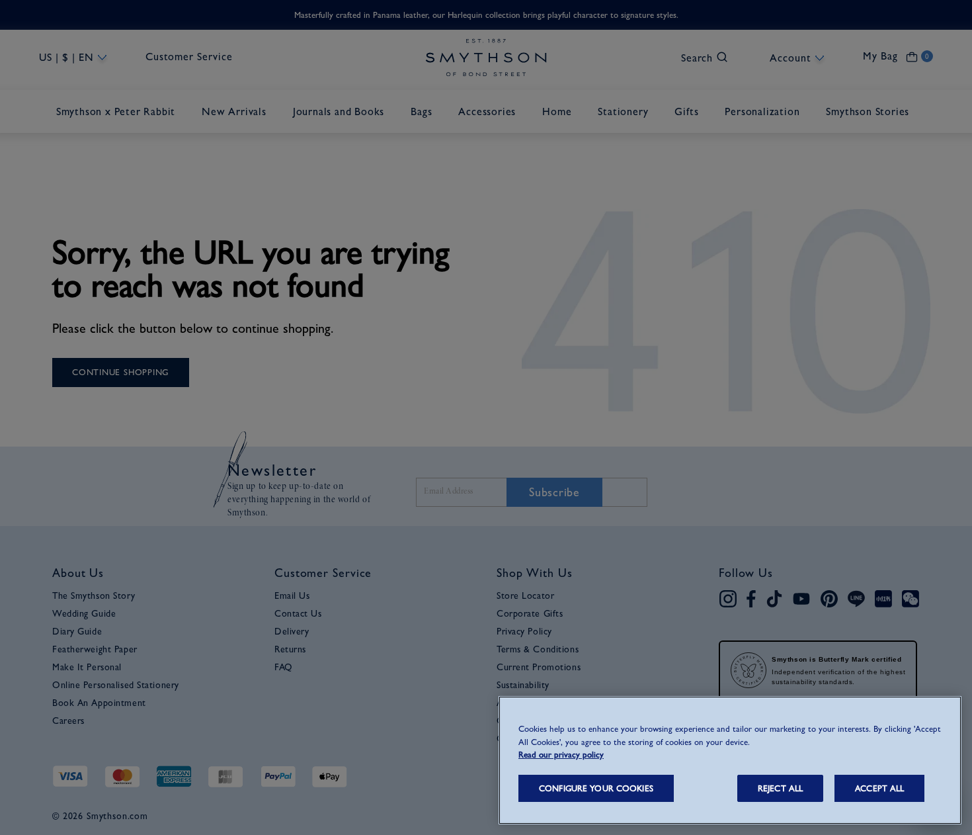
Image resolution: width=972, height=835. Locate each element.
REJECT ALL (780, 788)
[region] (730, 760)
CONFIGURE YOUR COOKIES (596, 788)
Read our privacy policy (561, 755)
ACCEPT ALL (879, 788)
